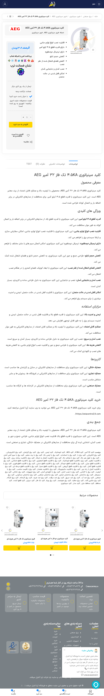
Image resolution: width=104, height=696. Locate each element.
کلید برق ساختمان (86, 475)
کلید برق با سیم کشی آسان (14, 455)
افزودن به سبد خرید (20, 124)
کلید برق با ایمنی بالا (51, 455)
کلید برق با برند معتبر (34, 455)
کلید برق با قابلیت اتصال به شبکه (48, 458)
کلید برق (40, 452)
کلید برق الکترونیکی (14, 452)
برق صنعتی (87, 16)
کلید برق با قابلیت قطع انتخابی (23, 460)
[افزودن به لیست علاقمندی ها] (73, 507)
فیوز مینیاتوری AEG (59, 16)
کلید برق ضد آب (88, 477)
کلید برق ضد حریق (73, 477)
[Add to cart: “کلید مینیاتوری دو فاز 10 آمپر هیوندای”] (52, 547)
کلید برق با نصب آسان (70, 472)
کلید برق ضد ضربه (41, 477)
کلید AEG (69, 452)
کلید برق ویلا (51, 480)
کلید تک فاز (40, 480)
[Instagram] (8, 588)
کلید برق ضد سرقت (56, 477)
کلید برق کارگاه (12, 477)
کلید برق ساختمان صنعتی (48, 475)
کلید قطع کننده (19, 480)
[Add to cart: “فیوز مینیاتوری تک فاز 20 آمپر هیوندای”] (19, 548)
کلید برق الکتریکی (94, 455)
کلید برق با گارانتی (87, 472)
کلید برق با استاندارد (68, 455)
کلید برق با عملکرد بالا (71, 458)
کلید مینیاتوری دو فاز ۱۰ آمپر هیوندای (54, 538)
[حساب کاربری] (5, 4)
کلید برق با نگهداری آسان (50, 472)
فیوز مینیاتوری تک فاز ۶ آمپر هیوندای (87, 539)
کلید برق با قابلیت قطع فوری (24, 463)
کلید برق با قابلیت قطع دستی (48, 463)
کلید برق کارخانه (26, 477)
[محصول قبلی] (13, 16)
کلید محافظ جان (88, 483)
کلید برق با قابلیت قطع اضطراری (49, 460)
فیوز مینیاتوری (74, 16)
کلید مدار (76, 483)
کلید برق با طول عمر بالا (90, 458)
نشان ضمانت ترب (20, 66)
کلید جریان (30, 480)
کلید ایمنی (49, 452)
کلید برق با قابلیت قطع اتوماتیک (75, 460)
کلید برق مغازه (78, 480)
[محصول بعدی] (7, 16)
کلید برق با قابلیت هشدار (46, 469)
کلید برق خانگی (19, 472)
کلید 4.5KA (79, 452)
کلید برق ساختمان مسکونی (26, 475)
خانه (96, 16)
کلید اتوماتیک (60, 452)
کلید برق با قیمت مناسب (26, 469)
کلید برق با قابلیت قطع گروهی (74, 466)
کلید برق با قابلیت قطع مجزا (50, 466)
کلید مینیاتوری (66, 483)
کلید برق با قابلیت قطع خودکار (72, 463)
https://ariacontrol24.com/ (88, 414)
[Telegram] (8, 584)
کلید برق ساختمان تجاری (68, 475)
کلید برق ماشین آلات (93, 480)
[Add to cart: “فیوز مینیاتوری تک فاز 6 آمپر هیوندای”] (85, 548)
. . (23, 685)
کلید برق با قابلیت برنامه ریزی (23, 458)
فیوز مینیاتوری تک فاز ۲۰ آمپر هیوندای (21, 539)
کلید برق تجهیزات (33, 472)
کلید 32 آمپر (89, 452)
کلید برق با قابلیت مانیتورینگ (69, 469)
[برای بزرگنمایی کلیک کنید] (93, 50)
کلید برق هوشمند (64, 480)
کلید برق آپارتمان (29, 452)
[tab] (73, 164)
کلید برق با (81, 455)
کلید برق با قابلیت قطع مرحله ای (25, 466)
